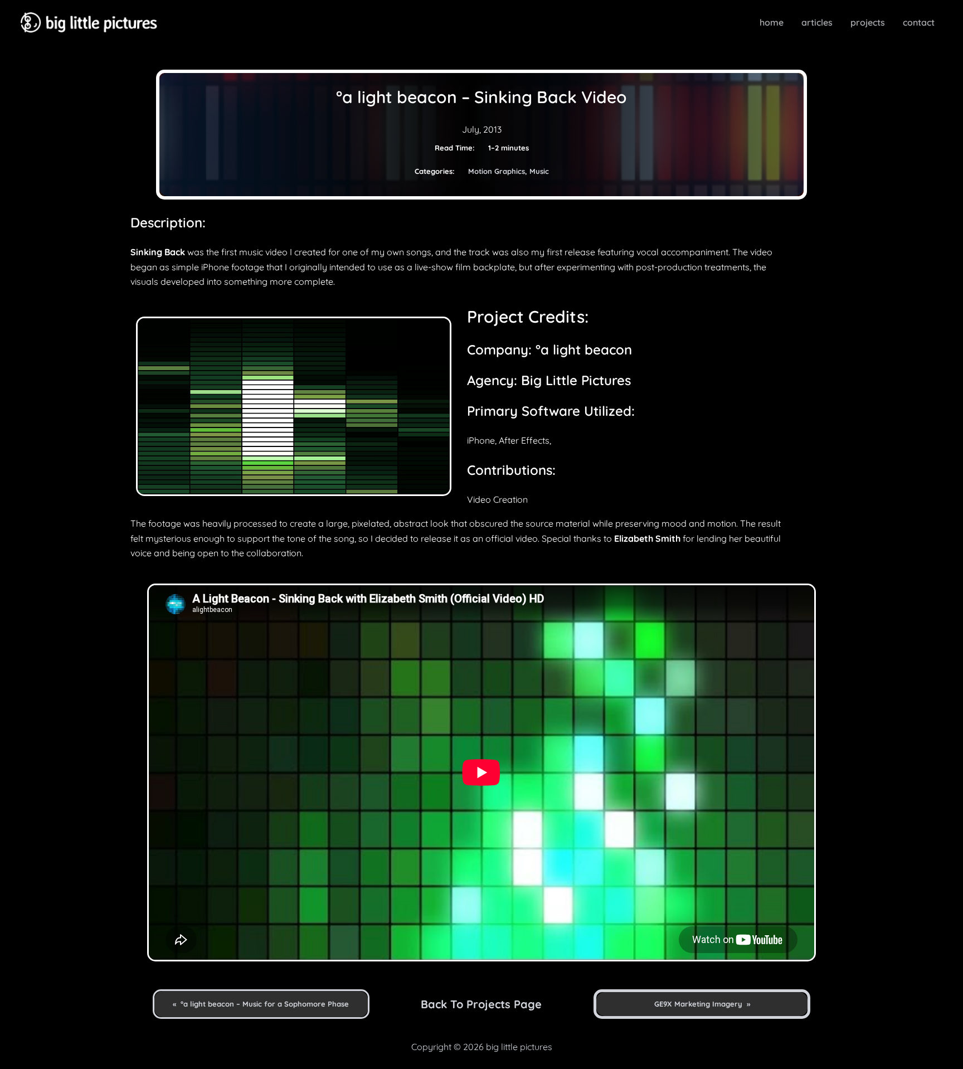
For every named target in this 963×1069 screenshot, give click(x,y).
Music (539, 171)
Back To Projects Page (481, 1004)
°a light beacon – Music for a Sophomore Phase (265, 1003)
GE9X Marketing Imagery (698, 1003)
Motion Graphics (496, 171)
